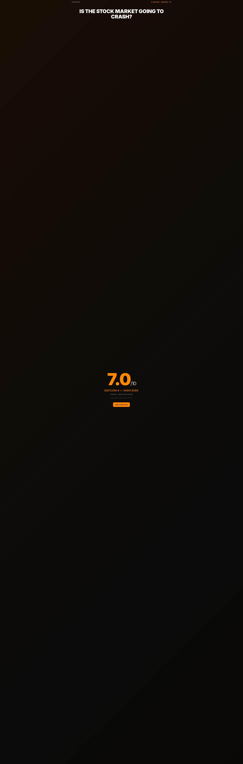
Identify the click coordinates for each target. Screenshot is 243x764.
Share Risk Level (121, 405)
